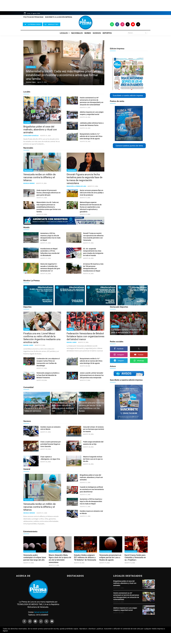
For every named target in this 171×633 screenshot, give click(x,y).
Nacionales (31, 67)
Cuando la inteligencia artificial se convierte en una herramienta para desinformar (92, 489)
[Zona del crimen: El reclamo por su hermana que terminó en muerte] (73, 431)
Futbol (26, 329)
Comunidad (28, 387)
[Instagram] (122, 24)
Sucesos (27, 421)
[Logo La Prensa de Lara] (85, 23)
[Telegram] (35, 621)
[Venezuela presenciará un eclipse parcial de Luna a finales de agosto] (110, 544)
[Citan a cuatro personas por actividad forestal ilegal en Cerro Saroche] (31, 446)
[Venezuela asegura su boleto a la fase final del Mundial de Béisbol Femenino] (29, 376)
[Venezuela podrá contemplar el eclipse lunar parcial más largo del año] (34, 544)
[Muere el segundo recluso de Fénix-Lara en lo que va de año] (73, 461)
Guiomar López (31, 82)
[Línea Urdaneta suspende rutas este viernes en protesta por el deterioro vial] (63, 403)
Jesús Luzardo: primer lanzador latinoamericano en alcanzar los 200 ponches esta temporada (92, 375)
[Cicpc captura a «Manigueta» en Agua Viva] (31, 461)
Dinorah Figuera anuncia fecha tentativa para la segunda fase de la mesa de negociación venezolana (84, 179)
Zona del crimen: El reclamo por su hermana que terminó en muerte (93, 429)
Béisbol (70, 329)
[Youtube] (133, 24)
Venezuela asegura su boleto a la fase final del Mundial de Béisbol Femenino (48, 375)
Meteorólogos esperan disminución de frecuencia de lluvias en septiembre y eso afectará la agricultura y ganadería (91, 207)
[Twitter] (128, 24)
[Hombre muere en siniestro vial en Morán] (31, 431)
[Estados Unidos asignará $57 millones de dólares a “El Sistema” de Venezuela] (85, 544)
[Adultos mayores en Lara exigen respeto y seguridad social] (72, 115)
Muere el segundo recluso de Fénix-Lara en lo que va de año (93, 459)
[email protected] (41, 612)
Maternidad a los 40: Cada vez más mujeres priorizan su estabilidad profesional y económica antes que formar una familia (63, 75)
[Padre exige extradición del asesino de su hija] (73, 446)
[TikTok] (41, 621)
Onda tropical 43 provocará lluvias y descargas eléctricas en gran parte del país (48, 192)
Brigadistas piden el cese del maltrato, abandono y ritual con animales (40, 129)
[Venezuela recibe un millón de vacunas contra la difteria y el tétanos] (42, 162)
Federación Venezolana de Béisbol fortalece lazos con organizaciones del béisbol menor (85, 336)
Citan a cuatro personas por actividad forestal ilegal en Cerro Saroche (50, 444)
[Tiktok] (138, 24)
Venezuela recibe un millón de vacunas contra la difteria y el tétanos (39, 177)
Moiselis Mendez (29, 183)
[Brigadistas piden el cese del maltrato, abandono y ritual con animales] (42, 110)
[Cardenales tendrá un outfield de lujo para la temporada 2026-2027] (129, 323)
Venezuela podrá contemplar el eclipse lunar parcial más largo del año (34, 557)
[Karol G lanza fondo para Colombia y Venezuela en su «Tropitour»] (136, 544)
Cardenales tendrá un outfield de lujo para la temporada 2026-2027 (128, 331)
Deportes (27, 307)
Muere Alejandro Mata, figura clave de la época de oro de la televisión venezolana (60, 558)
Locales (26, 92)
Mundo (26, 227)
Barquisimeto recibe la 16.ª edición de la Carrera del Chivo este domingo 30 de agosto (91, 136)
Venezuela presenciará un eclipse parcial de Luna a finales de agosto (110, 557)
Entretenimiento (30, 531)
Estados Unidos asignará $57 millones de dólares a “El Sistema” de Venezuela (85, 557)
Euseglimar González (31, 135)
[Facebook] (117, 24)
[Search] (146, 33)
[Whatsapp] (112, 24)
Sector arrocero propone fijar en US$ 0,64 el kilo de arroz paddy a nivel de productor (92, 192)
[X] (139, 348)
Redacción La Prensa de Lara (76, 186)
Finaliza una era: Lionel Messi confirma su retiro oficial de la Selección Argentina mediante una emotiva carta (41, 338)
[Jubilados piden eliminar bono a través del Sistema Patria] (72, 126)
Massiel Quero (28, 345)
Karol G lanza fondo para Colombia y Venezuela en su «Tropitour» (135, 557)
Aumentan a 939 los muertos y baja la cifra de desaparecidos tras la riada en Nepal (91, 501)
